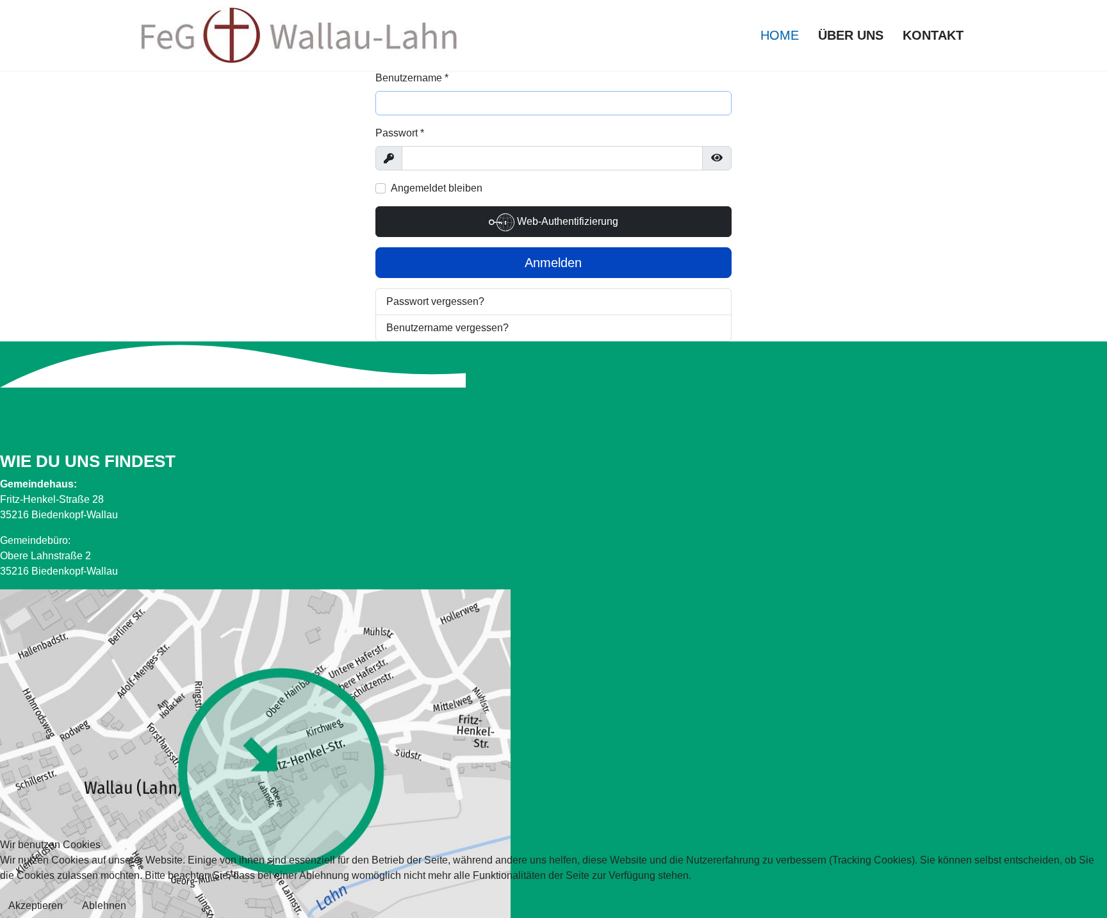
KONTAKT (933, 35)
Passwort (399, 132)
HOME (779, 35)
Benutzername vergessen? (447, 327)
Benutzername (411, 77)
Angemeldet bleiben (436, 188)
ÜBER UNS (850, 35)
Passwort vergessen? (435, 301)
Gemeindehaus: (38, 484)
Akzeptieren (35, 905)
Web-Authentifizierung (566, 221)
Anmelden (553, 263)
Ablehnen (104, 905)
